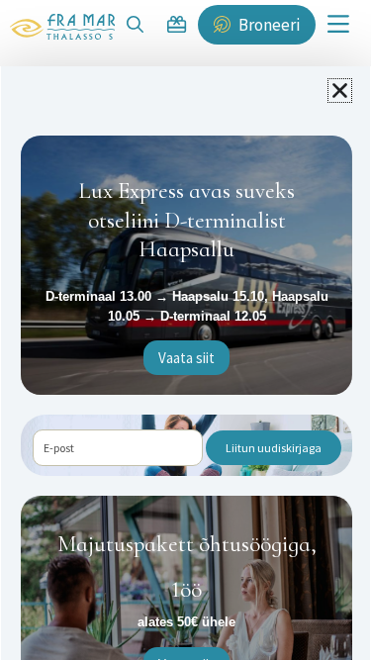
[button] (339, 90)
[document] (185, 330)
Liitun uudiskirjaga (274, 447)
